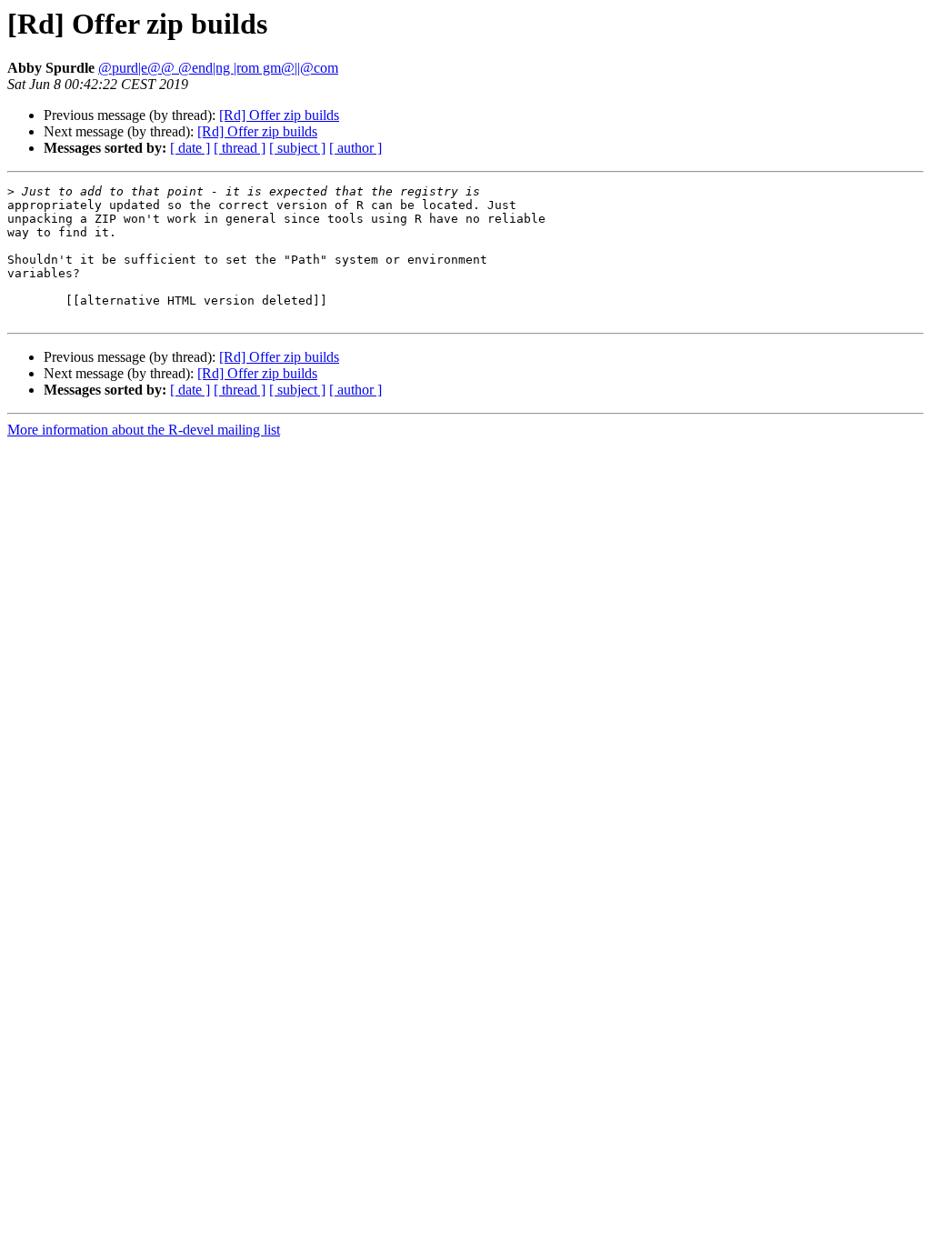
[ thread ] (239, 147)
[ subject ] (297, 147)
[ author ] (355, 147)
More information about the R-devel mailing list (143, 429)
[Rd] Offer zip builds (279, 115)
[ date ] (190, 147)
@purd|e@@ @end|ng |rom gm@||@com (218, 67)
